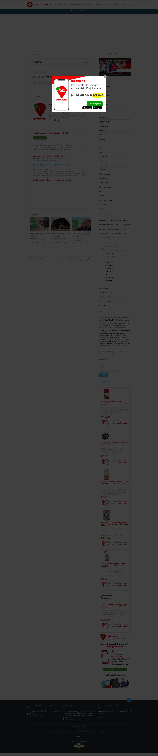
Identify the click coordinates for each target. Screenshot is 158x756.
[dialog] (79, 94)
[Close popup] (105, 76)
